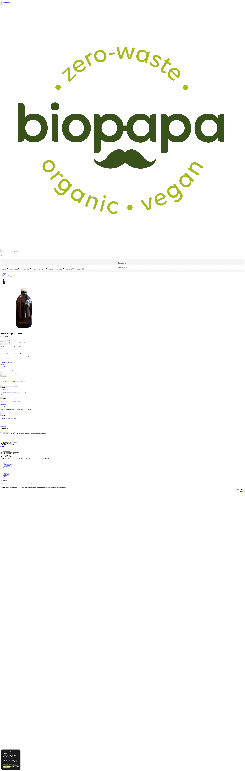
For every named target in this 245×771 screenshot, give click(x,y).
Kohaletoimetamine (7, 473)
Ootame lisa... (3, 364)
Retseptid (5, 467)
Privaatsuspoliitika (14, 764)
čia (36, 346)
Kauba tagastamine (7, 477)
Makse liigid (5, 476)
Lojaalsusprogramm (7, 474)
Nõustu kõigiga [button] (6, 766)
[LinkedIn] (3, 446)
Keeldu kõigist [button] (15, 766)
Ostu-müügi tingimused (8, 465)
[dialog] (10, 760)
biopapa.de (242, 491)
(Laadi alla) (8, 456)
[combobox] (7, 251)
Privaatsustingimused (7, 464)
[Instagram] (2, 446)
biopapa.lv (242, 495)
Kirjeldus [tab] (2, 348)
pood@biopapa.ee (6, 451)
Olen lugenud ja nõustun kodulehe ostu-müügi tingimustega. (14, 342)
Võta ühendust (6, 466)
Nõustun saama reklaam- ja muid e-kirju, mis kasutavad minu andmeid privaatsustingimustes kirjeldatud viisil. (24, 433)
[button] (2, 256)
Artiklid (4, 468)
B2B (1, 3)
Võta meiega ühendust (5, 2)
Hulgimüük (5, 475)
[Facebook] (1, 446)
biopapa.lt (242, 493)
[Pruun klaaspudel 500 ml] (4, 281)
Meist (4, 463)
